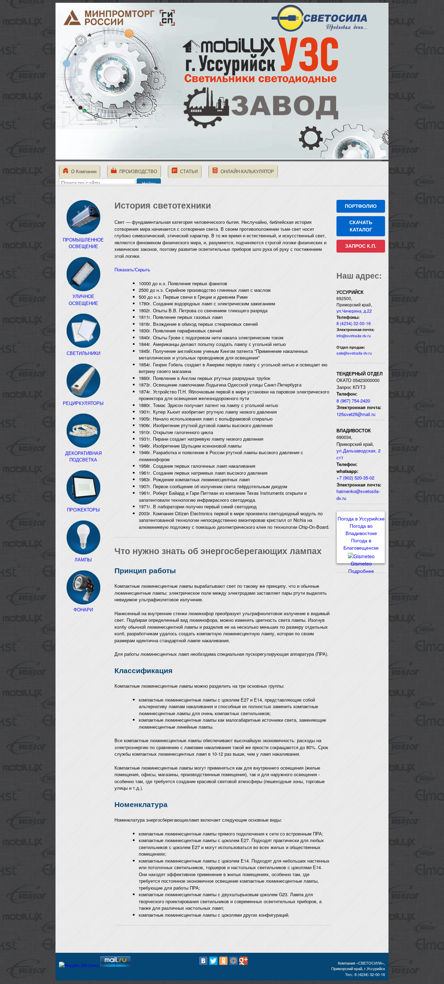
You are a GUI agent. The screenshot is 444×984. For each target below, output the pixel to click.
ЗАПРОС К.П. (360, 246)
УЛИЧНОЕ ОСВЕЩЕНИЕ (83, 299)
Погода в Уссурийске (361, 518)
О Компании (82, 171)
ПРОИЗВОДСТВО (137, 171)
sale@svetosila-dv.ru (354, 353)
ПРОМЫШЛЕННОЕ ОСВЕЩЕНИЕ (83, 242)
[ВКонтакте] (203, 961)
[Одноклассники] (223, 961)
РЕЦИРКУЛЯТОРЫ (83, 403)
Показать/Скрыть (132, 269)
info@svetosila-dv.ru (353, 335)
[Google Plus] (243, 961)
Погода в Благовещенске (361, 544)
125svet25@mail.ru (355, 414)
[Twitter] (213, 961)
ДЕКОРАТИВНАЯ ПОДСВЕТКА (83, 456)
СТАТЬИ (187, 171)
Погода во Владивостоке (361, 529)
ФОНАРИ (83, 609)
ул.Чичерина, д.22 (354, 311)
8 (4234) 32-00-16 (353, 323)
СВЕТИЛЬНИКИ (83, 353)
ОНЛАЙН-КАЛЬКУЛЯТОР (246, 171)
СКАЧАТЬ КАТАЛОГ (360, 226)
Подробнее (361, 570)
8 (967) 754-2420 (353, 400)
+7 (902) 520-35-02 (355, 477)
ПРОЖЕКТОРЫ (83, 509)
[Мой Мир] (233, 961)
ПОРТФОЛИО (361, 206)
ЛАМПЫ (83, 559)
